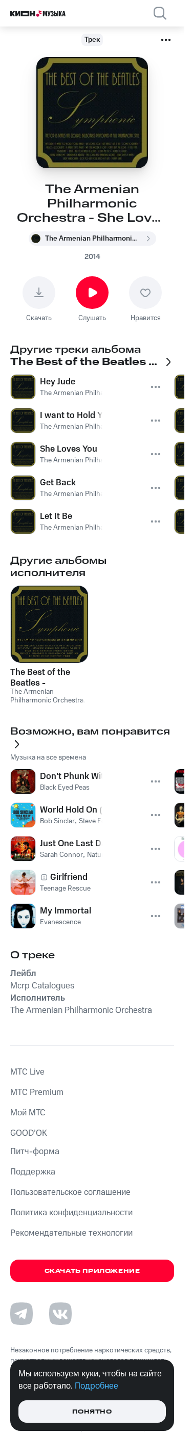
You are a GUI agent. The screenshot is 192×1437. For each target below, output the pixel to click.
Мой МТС (28, 1113)
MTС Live (27, 1072)
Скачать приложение (92, 1271)
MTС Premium (36, 1092)
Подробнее (96, 1386)
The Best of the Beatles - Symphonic (40, 677)
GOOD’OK (28, 1133)
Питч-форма (34, 1151)
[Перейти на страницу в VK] (60, 1313)
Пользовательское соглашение (70, 1192)
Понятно (92, 1411)
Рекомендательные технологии (71, 1233)
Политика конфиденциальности (71, 1213)
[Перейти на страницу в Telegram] (21, 1313)
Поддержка (32, 1172)
